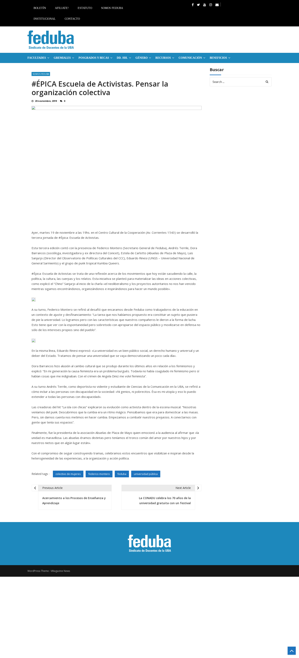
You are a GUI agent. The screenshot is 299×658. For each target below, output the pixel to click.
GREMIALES (62, 57)
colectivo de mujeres (68, 474)
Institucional (45, 18)
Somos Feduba (112, 8)
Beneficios (218, 57)
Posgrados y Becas (94, 57)
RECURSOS (163, 57)
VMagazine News (60, 571)
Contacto (72, 18)
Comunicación (190, 57)
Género (141, 57)
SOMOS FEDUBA (41, 74)
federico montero (99, 474)
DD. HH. (122, 57)
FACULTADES (36, 57)
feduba (121, 474)
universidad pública (146, 474)
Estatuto (85, 8)
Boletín (40, 8)
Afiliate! (62, 8)
